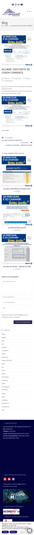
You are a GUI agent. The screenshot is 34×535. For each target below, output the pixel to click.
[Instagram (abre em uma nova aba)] (15, 5)
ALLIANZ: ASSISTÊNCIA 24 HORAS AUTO (17, 189)
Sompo (4, 393)
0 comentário (8, 81)
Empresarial (5, 357)
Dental (3, 354)
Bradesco (4, 347)
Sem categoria (5, 387)
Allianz (28, 78)
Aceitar (5, 532)
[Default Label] (9, 479)
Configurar (22, 532)
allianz (7, 130)
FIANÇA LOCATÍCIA (7, 360)
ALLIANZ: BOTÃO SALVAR (17, 228)
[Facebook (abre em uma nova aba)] (12, 5)
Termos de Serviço (13, 486)
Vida (3, 410)
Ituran (3, 370)
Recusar (13, 532)
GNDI (3, 364)
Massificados (5, 377)
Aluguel (4, 337)
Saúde (3, 383)
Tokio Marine (5, 403)
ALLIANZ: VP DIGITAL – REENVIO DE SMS (17, 267)
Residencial (5, 380)
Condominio (5, 350)
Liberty (4, 373)
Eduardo (7, 78)
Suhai (3, 397)
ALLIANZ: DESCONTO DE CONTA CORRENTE (21, 25)
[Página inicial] (2, 25)
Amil (3, 341)
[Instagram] (5, 479)
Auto (3, 344)
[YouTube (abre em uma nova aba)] (21, 5)
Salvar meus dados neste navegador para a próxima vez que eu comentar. (15, 316)
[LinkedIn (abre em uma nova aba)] (18, 5)
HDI (3, 367)
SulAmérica (5, 389)
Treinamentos (5, 406)
